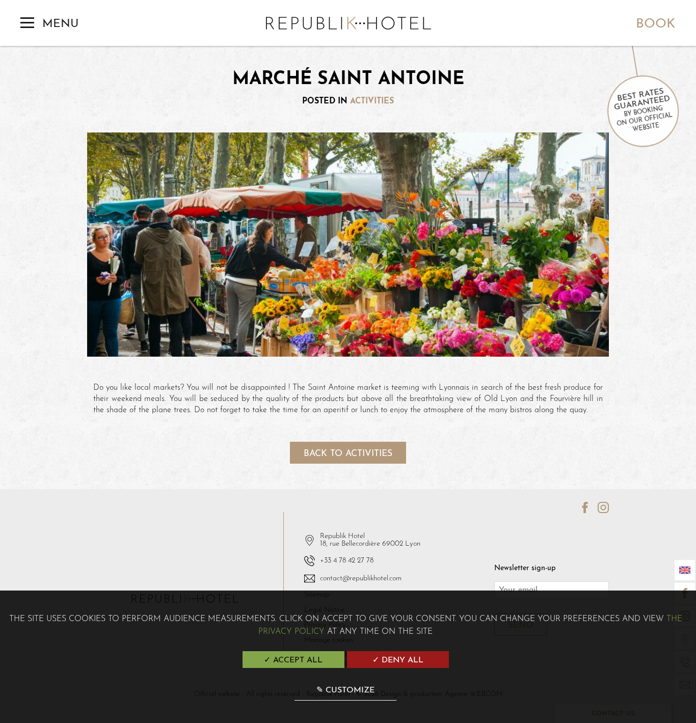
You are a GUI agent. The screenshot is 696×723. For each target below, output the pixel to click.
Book (655, 24)
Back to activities (348, 453)
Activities (372, 101)
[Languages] (685, 570)
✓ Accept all (293, 660)
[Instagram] (600, 508)
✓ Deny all (397, 660)
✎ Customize (345, 690)
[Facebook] (581, 508)
